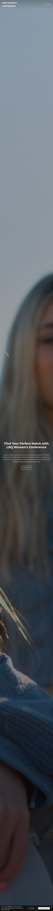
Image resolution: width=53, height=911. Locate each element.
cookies (10, 906)
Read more (26, 467)
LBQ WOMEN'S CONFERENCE (9, 4)
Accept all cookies (44, 908)
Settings (31, 908)
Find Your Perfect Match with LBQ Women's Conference (26, 445)
